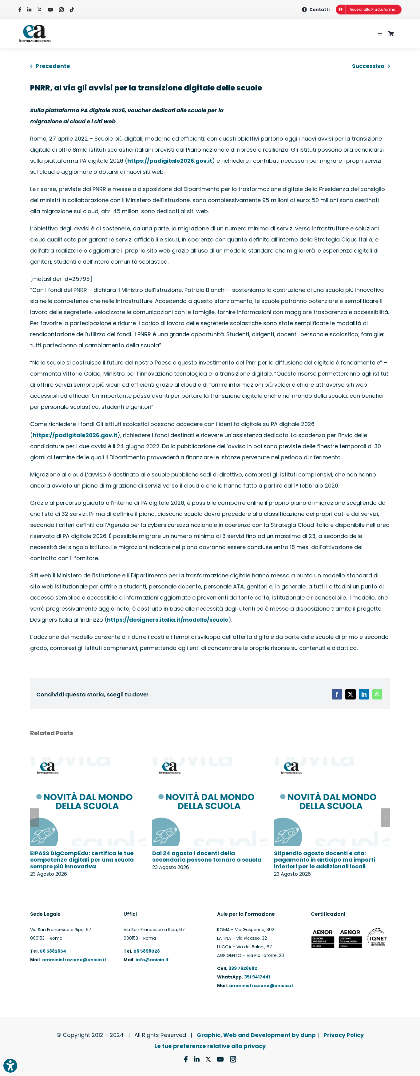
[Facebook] (337, 694)
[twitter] (40, 9)
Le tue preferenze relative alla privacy (210, 1046)
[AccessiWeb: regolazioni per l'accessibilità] (10, 1065)
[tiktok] (72, 9)
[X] (350, 694)
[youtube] (50, 9)
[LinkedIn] (364, 694)
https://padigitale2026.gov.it (169, 161)
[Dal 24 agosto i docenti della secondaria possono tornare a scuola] (210, 761)
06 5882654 (52, 951)
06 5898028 (146, 951)
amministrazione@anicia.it (74, 960)
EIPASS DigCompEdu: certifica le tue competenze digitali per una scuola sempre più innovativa (82, 859)
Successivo (368, 66)
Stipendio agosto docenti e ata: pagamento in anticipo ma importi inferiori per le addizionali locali (324, 859)
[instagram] (61, 9)
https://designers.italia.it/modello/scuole (167, 620)
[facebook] (19, 9)
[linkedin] (29, 9)
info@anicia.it (152, 960)
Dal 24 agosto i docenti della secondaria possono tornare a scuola (206, 856)
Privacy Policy (343, 1035)
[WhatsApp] (377, 694)
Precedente (53, 66)
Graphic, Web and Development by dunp (256, 1035)
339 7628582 (242, 968)
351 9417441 (257, 977)
